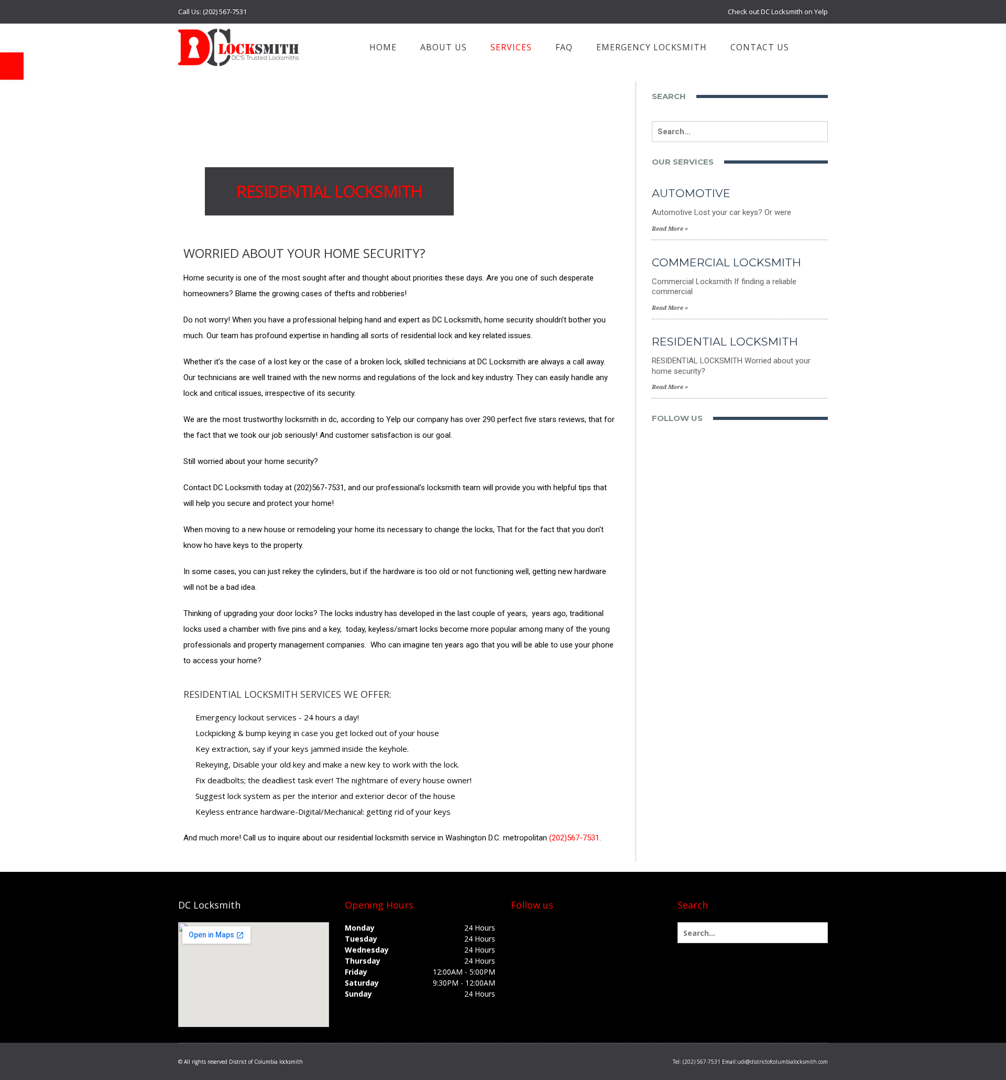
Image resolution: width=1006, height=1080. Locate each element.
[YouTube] (569, 929)
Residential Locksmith (725, 341)
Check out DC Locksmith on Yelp (778, 11)
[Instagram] (586, 929)
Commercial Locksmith (726, 262)
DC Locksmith (209, 905)
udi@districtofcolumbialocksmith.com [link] (782, 1061)
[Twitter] (536, 929)
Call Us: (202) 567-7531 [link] (212, 11)
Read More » (670, 228)
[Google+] (553, 929)
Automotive (691, 193)
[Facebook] (519, 929)
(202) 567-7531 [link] (701, 1061)
